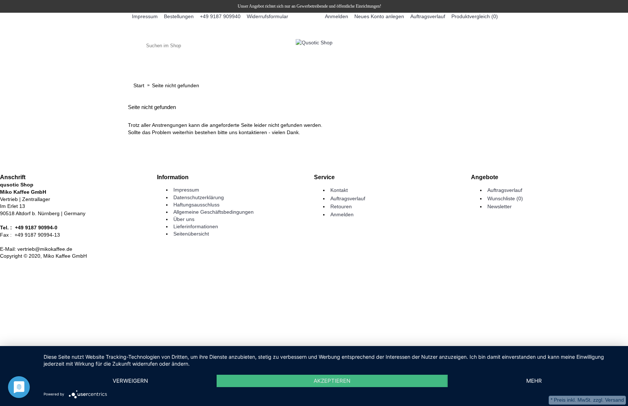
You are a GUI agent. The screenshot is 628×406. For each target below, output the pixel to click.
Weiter (488, 154)
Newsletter (499, 206)
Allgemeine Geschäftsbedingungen (213, 212)
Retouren (341, 206)
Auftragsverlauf (347, 198)
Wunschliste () (505, 198)
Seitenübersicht (191, 234)
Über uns (183, 219)
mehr (534, 380)
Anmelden (342, 214)
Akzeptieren (332, 380)
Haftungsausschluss (196, 205)
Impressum (186, 190)
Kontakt (339, 190)
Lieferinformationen (195, 226)
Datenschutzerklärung (198, 197)
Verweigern (130, 380)
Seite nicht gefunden (175, 85)
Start (138, 85)
